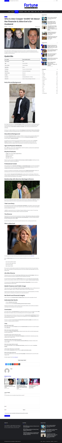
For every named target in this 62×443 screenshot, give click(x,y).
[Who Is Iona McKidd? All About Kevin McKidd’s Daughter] (44, 51)
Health (29, 11)
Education (43, 77)
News (35, 11)
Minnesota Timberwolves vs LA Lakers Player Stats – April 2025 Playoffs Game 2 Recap (52, 46)
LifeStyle (32, 11)
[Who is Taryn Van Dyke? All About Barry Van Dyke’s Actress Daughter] (44, 55)
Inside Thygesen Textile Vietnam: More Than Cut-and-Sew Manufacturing (52, 22)
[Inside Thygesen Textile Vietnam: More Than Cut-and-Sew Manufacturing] (44, 23)
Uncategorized (44, 93)
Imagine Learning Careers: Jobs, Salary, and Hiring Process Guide (52, 33)
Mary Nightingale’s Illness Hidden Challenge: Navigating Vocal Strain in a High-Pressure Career (22, 387)
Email (5, 409)
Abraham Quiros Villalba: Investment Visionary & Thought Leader (9, 386)
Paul (6, 26)
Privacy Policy (48, 441)
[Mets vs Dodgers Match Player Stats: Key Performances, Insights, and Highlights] (44, 63)
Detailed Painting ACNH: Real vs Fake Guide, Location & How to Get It (52, 37)
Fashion (25, 11)
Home (9, 11)
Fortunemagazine (12, 441)
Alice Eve (32, 255)
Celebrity (16, 11)
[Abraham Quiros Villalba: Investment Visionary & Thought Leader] (9, 381)
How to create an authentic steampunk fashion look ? (52, 18)
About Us (44, 441)
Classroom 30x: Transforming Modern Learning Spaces (53, 59)
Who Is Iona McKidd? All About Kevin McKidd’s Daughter (53, 50)
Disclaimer (52, 441)
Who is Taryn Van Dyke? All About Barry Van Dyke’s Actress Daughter (52, 54)
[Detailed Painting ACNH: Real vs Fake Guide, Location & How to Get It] (44, 38)
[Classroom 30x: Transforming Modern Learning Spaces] (44, 59)
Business (12, 11)
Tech (38, 11)
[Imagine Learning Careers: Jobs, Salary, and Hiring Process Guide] (44, 33)
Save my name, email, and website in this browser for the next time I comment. (16, 413)
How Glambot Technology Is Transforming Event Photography (33, 386)
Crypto (43, 76)
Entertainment (21, 11)
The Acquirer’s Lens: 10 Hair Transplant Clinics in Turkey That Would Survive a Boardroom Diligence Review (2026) (26, 0)
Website (24, 409)
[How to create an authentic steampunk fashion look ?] (44, 18)
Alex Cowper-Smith (22, 360)
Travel (41, 11)
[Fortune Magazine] (31, 5)
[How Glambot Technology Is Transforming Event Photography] (34, 381)
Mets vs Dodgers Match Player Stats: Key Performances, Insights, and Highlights (52, 64)
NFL (43, 87)
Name (5, 406)
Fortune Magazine (15, 357)
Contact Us (55, 441)
